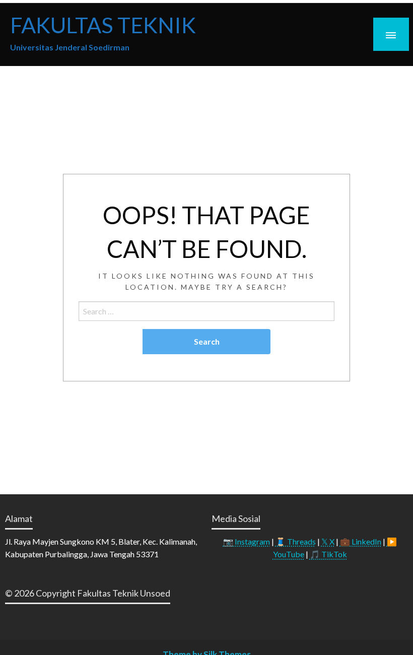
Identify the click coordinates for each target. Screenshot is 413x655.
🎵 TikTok (328, 554)
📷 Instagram (246, 541)
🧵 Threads (296, 541)
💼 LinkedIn (360, 541)
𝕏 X (327, 541)
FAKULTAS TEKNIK (103, 25)
